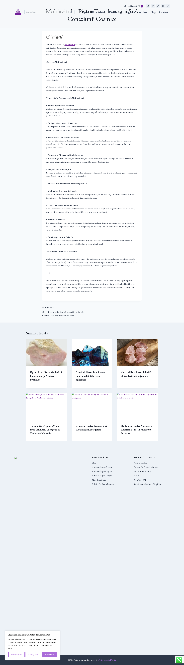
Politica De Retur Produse (103, 484)
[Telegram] (167, 6)
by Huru (142, 12)
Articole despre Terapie (102, 475)
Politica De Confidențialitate (146, 467)
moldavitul (70, 44)
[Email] (61, 37)
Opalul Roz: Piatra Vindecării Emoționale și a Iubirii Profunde (46, 375)
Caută (72, 12)
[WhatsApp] (52, 37)
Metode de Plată (99, 479)
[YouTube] (163, 6)
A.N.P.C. (137, 475)
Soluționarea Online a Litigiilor (147, 484)
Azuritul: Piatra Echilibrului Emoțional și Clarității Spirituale (90, 375)
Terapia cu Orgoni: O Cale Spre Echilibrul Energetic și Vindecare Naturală (45, 429)
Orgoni (84, 12)
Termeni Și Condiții (142, 471)
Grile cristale (99, 12)
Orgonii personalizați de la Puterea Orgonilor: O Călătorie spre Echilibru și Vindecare (63, 312)
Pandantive (115, 12)
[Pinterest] (158, 6)
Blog (153, 12)
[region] (32, 645)
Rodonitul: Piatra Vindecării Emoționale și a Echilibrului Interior (136, 429)
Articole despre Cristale (102, 467)
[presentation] (46, 352)
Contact (163, 12)
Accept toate (49, 654)
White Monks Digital (107, 659)
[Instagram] (153, 6)
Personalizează (16, 654)
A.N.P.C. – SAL (140, 479)
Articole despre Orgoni (102, 471)
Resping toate (33, 654)
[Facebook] (148, 6)
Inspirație (130, 12)
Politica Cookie (140, 462)
